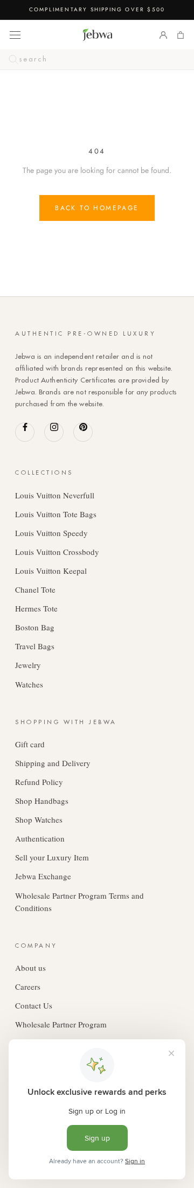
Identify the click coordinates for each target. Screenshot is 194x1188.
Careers (27, 986)
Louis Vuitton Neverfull (54, 495)
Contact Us (33, 1005)
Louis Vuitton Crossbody (57, 551)
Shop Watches (39, 819)
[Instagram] (54, 432)
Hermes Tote (36, 608)
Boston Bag (34, 627)
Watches (29, 684)
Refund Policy (39, 781)
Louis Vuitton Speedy (51, 532)
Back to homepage (96, 208)
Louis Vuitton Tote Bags (55, 514)
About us (30, 967)
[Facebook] (24, 432)
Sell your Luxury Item (52, 857)
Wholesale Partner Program (61, 1024)
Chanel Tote (35, 589)
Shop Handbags (41, 800)
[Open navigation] (15, 34)
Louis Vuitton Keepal (51, 570)
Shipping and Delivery (53, 763)
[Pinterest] (83, 432)
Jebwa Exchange (43, 876)
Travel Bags (34, 646)
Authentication (40, 838)
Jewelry (28, 664)
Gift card (30, 744)
